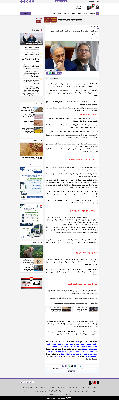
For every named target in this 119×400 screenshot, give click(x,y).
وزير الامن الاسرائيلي (80, 369)
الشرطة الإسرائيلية (53, 369)
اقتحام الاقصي (91, 369)
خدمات (46, 387)
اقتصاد (74, 14)
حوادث (59, 14)
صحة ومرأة (26, 387)
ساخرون (87, 391)
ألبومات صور (81, 391)
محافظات (52, 14)
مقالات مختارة (39, 387)
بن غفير (57, 90)
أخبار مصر (92, 14)
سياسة (85, 14)
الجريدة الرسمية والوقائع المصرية (39, 391)
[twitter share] (52, 73)
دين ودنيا (93, 391)
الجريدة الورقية (60, 1)
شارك (59, 73)
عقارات (32, 387)
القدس (53, 86)
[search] (21, 13)
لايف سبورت (26, 391)
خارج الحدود (52, 387)
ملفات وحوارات (62, 391)
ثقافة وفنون (66, 14)
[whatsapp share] (50, 73)
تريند (75, 391)
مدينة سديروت (71, 371)
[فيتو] (93, 7)
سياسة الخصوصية (54, 394)
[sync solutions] (69, 398)
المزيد (31, 136)
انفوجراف (69, 391)
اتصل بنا (62, 394)
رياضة (79, 14)
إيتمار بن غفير (63, 369)
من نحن (68, 394)
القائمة (26, 13)
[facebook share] (55, 73)
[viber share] (63, 366)
